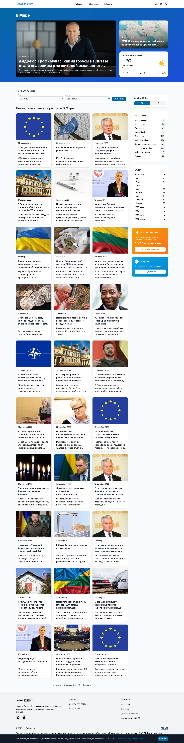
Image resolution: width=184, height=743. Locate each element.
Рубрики (78, 4)
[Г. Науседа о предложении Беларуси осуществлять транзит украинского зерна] (110, 467)
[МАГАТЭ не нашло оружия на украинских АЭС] (72, 126)
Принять (163, 739)
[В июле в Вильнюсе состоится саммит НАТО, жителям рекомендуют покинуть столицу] (33, 354)
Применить (119, 99)
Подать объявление (150, 249)
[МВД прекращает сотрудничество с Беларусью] (33, 638)
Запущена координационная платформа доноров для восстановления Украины (33, 150)
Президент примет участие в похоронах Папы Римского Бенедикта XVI (71, 321)
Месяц (67, 95)
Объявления (94, 4)
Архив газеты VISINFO (130, 718)
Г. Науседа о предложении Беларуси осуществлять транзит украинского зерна (109, 491)
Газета (109, 4)
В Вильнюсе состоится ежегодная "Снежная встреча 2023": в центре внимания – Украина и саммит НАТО (33, 210)
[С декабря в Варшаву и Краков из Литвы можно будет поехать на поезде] (110, 581)
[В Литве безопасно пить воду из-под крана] (72, 524)
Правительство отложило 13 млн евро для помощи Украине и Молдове (71, 605)
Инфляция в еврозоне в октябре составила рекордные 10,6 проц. (106, 661)
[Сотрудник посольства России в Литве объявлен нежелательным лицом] (33, 581)
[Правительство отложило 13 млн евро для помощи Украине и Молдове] (72, 581)
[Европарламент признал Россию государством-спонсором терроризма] (72, 638)
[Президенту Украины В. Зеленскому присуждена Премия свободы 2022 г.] (33, 524)
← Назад (57, 685)
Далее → (87, 685)
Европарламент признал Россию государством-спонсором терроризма (69, 661)
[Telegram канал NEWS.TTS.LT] (18, 717)
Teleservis (30, 728)
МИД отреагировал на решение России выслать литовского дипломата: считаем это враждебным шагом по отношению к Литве (71, 380)
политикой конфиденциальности (130, 739)
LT (158, 103)
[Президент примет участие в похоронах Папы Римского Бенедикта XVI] (72, 297)
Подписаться (150, 272)
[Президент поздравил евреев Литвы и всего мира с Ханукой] (33, 467)
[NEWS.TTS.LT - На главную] (24, 4)
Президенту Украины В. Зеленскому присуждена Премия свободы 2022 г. (31, 548)
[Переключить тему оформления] (166, 4)
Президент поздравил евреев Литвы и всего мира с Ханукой (33, 491)
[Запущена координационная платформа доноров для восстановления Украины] (33, 126)
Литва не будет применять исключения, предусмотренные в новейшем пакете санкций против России (70, 494)
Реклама (125, 709)
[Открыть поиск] (156, 4)
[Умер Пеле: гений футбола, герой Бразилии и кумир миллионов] (110, 297)
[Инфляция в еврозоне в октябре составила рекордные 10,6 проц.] (110, 638)
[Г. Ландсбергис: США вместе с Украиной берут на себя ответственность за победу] (110, 354)
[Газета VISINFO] (161, 4)
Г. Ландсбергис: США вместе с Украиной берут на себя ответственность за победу (110, 377)
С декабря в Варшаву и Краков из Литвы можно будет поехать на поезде (108, 605)
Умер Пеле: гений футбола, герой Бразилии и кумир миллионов (109, 321)
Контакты (125, 705)
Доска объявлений (129, 714)
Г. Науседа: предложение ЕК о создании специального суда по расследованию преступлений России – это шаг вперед (109, 551)
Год (19, 95)
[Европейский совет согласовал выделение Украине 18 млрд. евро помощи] (110, 410)
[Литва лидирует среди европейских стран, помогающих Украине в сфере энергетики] (33, 240)
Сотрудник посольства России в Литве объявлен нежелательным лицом (31, 605)
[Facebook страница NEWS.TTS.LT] (24, 717)
